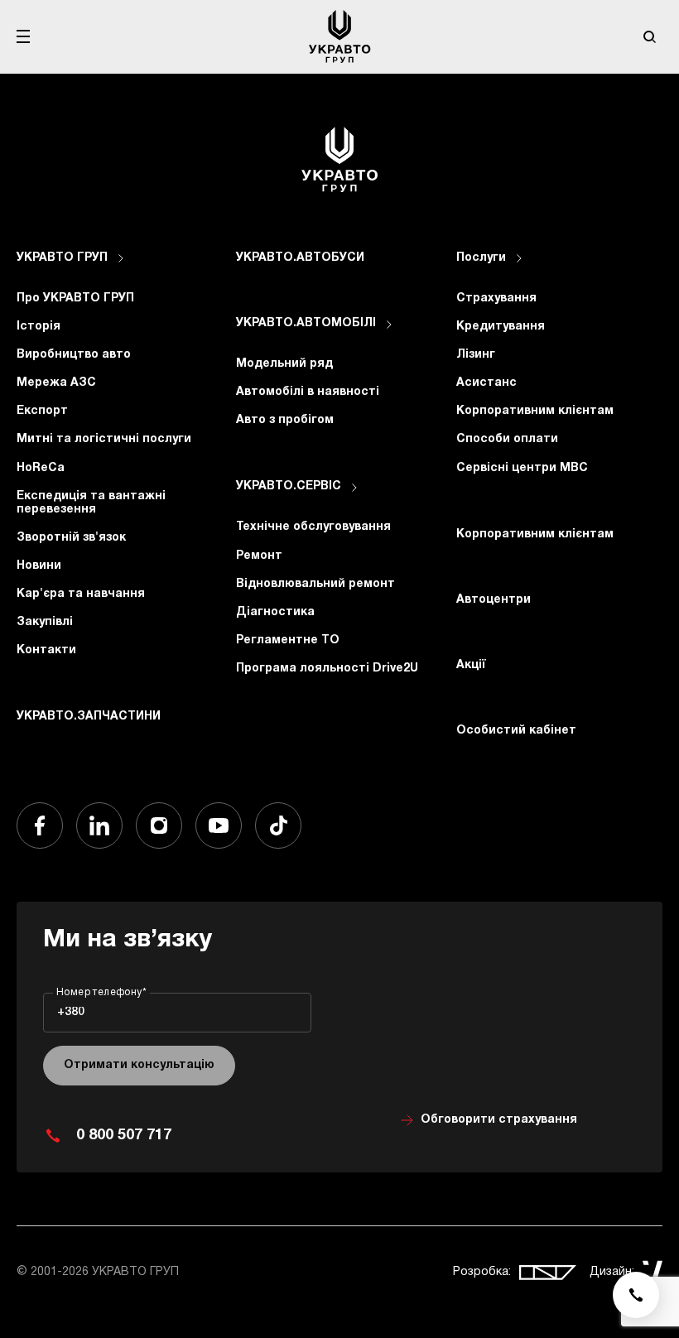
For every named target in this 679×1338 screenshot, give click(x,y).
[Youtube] (218, 825)
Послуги (481, 258)
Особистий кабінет (516, 730)
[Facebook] (40, 825)
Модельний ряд (284, 364)
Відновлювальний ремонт (315, 584)
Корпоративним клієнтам (535, 411)
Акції (471, 665)
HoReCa (41, 468)
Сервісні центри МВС (522, 468)
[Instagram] (159, 825)
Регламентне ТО (288, 640)
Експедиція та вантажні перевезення (91, 503)
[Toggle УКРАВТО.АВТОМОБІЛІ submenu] (389, 324)
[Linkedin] (99, 825)
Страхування (496, 298)
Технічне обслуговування (313, 527)
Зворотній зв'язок (71, 537)
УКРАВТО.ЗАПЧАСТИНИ (89, 716)
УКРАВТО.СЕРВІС (288, 486)
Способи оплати (507, 439)
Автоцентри (493, 599)
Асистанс (486, 383)
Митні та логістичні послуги (104, 439)
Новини (39, 566)
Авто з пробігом (285, 420)
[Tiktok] (278, 825)
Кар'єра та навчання (81, 594)
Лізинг (475, 354)
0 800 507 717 (123, 1136)
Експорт (42, 411)
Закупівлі (45, 622)
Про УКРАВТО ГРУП (75, 298)
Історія (38, 326)
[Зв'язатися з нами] (636, 1295)
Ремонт (259, 556)
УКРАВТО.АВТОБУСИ (300, 258)
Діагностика (275, 612)
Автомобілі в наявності (307, 392)
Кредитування (500, 326)
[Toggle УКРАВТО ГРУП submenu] (121, 258)
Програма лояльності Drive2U (327, 668)
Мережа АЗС (56, 383)
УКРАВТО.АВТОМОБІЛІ (306, 323)
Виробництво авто (74, 354)
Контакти (46, 650)
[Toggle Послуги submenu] (519, 258)
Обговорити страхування (499, 1119)
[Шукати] (649, 36)
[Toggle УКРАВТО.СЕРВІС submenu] (354, 487)
